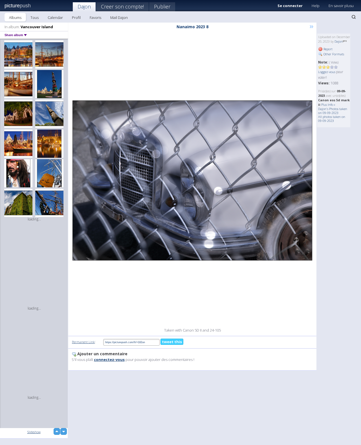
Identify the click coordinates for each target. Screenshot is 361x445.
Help (316, 5)
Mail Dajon (119, 17)
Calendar (55, 17)
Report (328, 49)
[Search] (353, 16)
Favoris (95, 17)
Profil (76, 17)
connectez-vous (109, 359)
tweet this (172, 341)
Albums (15, 17)
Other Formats (333, 54)
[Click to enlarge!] (192, 180)
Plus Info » (328, 104)
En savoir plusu (341, 5)
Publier (162, 6)
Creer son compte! (122, 6)
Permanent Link (83, 342)
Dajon (84, 6)
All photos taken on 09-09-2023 (331, 119)
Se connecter (290, 5)
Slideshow (34, 432)
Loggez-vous (326, 72)
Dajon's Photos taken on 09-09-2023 (332, 111)
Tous (34, 17)
